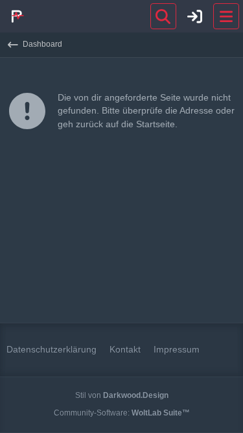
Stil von (121, 395)
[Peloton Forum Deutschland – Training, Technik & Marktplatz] (16, 16)
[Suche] (163, 16)
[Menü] (226, 16)
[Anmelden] (195, 16)
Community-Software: (122, 412)
